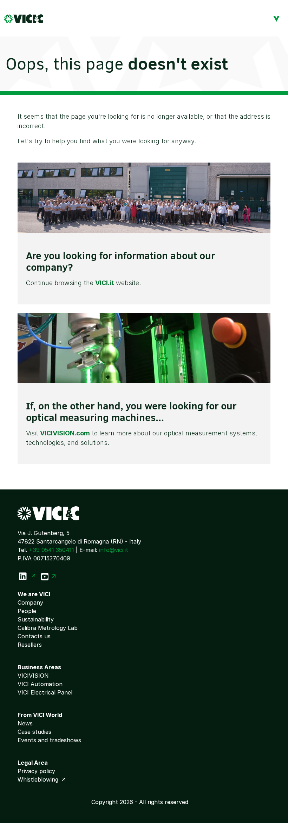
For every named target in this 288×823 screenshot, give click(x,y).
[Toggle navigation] (276, 18)
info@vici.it (113, 549)
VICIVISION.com (65, 433)
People (27, 610)
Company (30, 602)
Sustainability (36, 619)
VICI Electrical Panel (45, 692)
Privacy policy (36, 771)
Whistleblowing (39, 779)
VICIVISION (33, 675)
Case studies (34, 731)
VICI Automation (40, 683)
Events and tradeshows (49, 740)
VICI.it (104, 283)
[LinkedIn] (26, 576)
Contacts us (34, 636)
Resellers (30, 644)
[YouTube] (48, 576)
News (25, 723)
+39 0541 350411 (51, 549)
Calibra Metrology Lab (48, 627)
